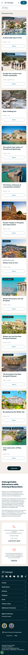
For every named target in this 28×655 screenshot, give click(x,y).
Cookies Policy (5, 649)
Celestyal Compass (6, 616)
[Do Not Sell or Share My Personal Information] (2, 652)
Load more (14, 468)
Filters (6, 7)
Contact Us (9, 635)
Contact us (14, 560)
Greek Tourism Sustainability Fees (10, 648)
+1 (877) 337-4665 (19, 2)
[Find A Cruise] (23, 2)
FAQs (15, 635)
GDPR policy (13, 649)
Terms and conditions (7, 646)
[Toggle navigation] (2, 2)
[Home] (9, 3)
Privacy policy (21, 649)
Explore (14, 46)
